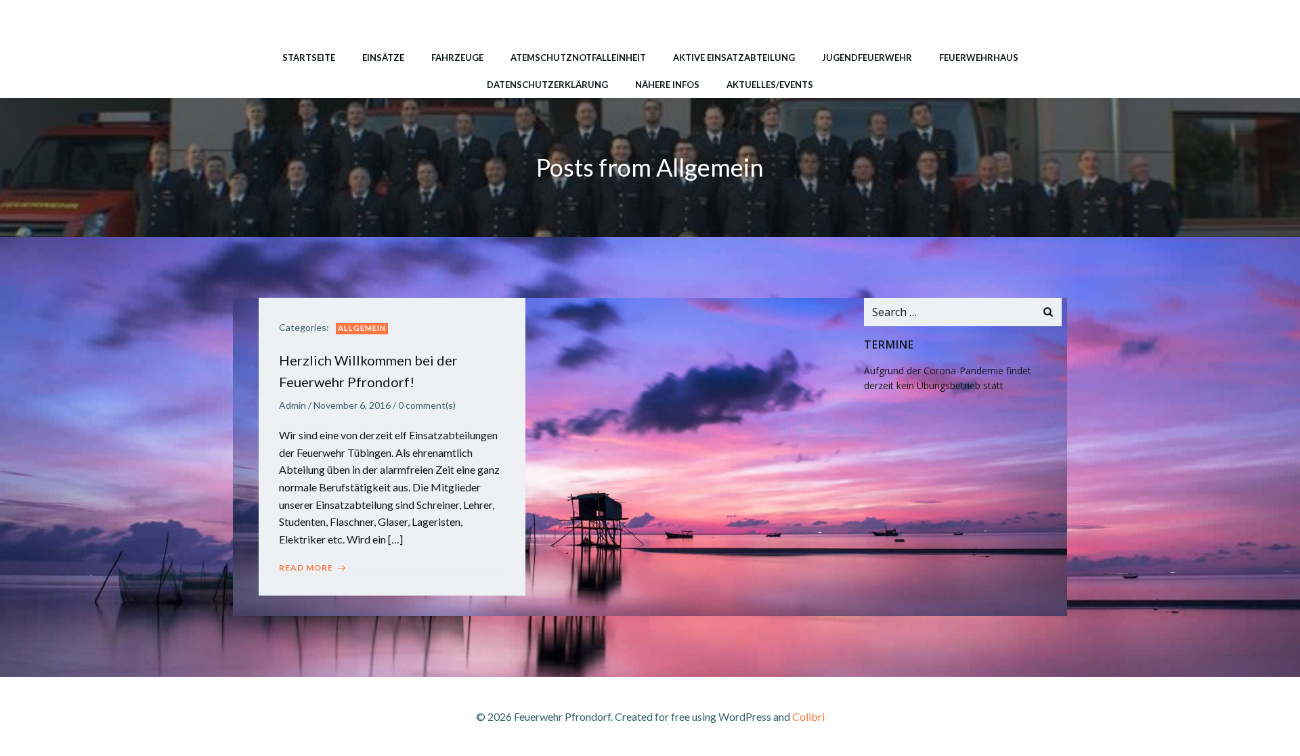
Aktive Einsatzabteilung (734, 57)
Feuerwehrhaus (978, 57)
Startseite (308, 57)
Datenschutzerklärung (547, 84)
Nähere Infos (667, 84)
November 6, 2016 (352, 405)
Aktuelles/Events (770, 84)
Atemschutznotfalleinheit (578, 57)
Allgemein (362, 328)
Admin (292, 405)
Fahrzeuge (457, 57)
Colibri (808, 716)
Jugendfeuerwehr (867, 57)
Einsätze (383, 57)
